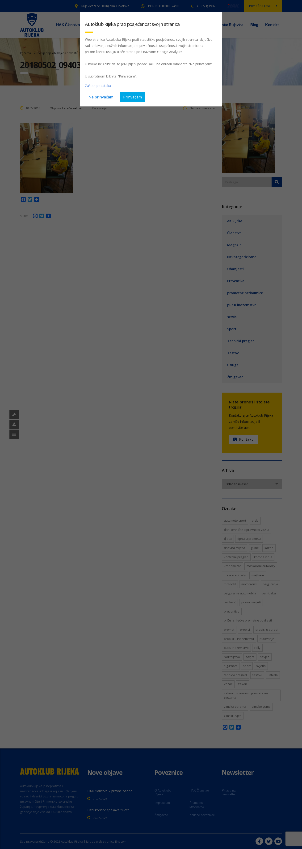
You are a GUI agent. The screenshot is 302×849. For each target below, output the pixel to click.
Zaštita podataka (98, 85)
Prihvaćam (132, 97)
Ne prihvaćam (100, 97)
